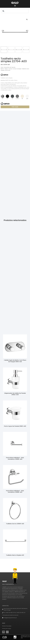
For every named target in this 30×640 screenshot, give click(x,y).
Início (2, 67)
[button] (15, 5)
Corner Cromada (17, 68)
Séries (6, 68)
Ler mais (15, 363)
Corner (10, 68)
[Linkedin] (3, 632)
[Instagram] (7, 632)
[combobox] (15, 11)
